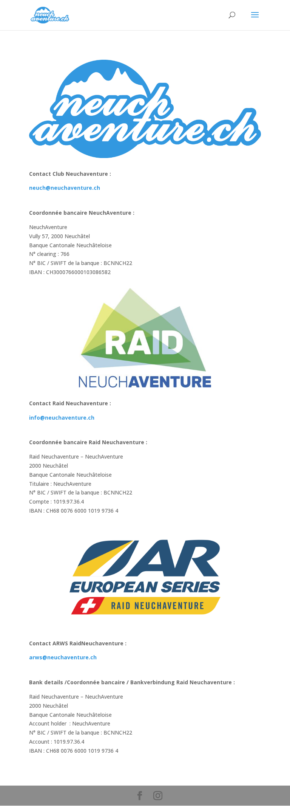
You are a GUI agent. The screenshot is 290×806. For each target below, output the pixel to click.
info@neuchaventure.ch (61, 417)
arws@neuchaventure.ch (63, 657)
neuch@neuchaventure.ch (64, 187)
